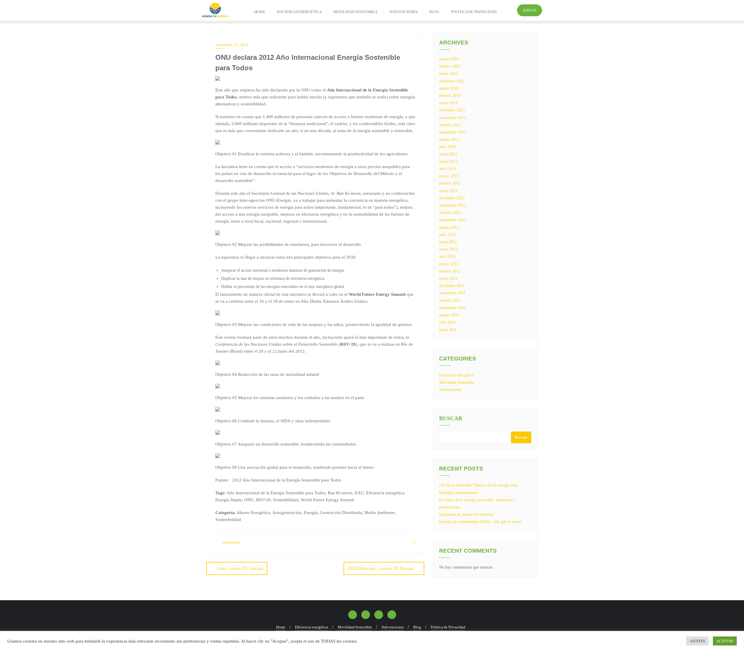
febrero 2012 (449, 271)
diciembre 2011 (451, 286)
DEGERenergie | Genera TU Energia (381, 568)
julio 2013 (447, 147)
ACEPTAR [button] (724, 641)
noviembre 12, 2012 (231, 45)
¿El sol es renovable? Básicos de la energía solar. (479, 485)
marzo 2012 (449, 264)
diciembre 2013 (452, 110)
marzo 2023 (449, 59)
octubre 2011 (449, 300)
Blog (417, 627)
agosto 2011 (449, 315)
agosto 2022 (449, 88)
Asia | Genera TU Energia (240, 568)
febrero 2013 (449, 183)
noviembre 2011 (452, 293)
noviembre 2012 (452, 205)
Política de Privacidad (448, 627)
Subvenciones (450, 389)
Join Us (529, 10)
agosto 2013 (449, 139)
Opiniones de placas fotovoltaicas (466, 514)
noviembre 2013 (452, 118)
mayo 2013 (448, 161)
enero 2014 (448, 103)
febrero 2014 (449, 95)
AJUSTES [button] (697, 641)
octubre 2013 (450, 125)
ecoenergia (230, 542)
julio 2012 (447, 234)
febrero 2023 (449, 66)
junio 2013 (448, 154)
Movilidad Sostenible (456, 382)
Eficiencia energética (456, 375)
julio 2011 (447, 322)
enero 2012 (448, 278)
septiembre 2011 (452, 308)
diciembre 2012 (452, 198)
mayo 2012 (448, 249)
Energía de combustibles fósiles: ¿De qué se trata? (480, 522)
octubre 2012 (450, 212)
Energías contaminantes (458, 492)
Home (280, 627)
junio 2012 (448, 242)
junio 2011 (448, 330)
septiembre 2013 (452, 132)
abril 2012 (447, 256)
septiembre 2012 (452, 220)
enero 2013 (448, 191)
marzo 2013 (449, 176)
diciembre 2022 (452, 81)
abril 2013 (447, 169)
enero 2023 (448, 73)
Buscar (450, 418)
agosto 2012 (449, 227)
